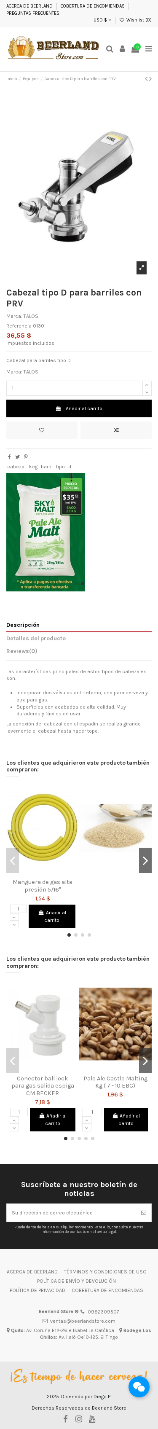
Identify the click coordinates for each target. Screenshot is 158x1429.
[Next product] (150, 79)
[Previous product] (146, 79)
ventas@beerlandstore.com (82, 1321)
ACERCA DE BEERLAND (29, 6)
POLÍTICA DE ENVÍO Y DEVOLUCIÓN (76, 1281)
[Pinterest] (26, 457)
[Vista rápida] (53, 873)
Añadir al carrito (84, 408)
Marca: (14, 316)
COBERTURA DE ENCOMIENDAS (93, 6)
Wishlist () (138, 20)
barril (47, 467)
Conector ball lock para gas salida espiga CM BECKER (42, 1086)
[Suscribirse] (143, 1213)
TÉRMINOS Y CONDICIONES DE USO (105, 1272)
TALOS (31, 316)
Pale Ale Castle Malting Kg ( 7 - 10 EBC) (115, 1082)
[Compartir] (9, 457)
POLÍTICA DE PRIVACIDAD (37, 1290)
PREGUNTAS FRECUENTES (32, 13)
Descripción (23, 624)
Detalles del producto (36, 638)
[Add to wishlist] (42, 430)
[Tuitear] (17, 457)
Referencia (19, 326)
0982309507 (103, 1312)
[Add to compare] (116, 430)
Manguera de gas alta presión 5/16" (42, 885)
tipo (60, 467)
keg (33, 467)
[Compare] (42, 873)
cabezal (16, 467)
